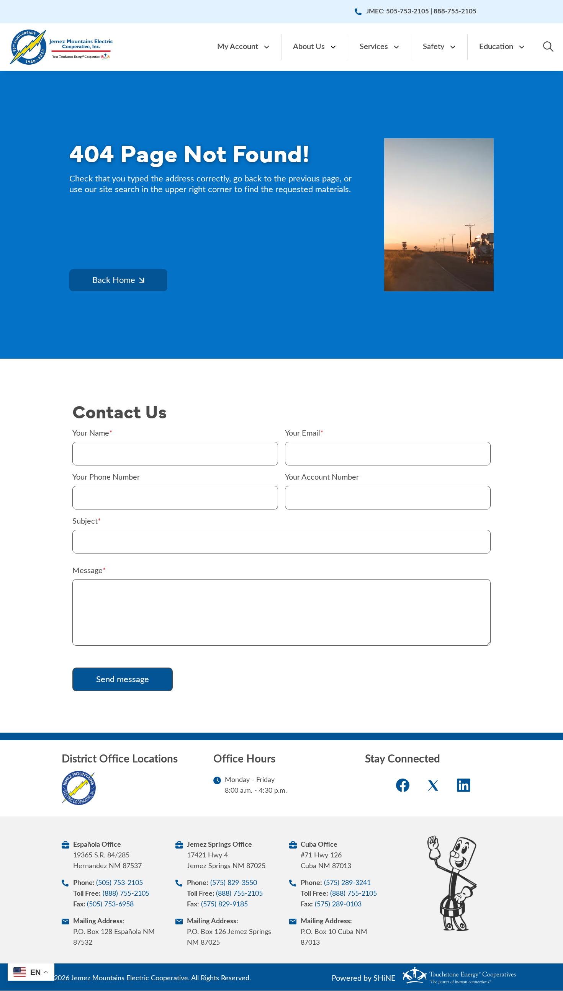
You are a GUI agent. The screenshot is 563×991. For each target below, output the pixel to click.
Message (87, 571)
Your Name (90, 433)
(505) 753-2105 (119, 883)
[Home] (62, 47)
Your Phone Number (106, 477)
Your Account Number (322, 477)
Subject (85, 521)
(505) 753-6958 (110, 904)
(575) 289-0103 (338, 904)
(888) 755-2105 (126, 893)
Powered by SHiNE (364, 978)
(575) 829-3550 (233, 883)
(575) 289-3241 (347, 883)
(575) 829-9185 (224, 904)
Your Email (302, 433)
